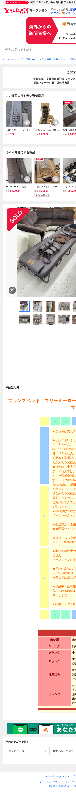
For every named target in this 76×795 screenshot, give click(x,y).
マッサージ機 (67, 59)
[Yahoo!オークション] (26, 9)
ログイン (56, 13)
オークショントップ (13, 59)
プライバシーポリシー (50, 782)
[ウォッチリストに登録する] (27, 122)
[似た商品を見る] (12, 290)
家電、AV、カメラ (35, 59)
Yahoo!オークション (57, 776)
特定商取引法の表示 (59, 786)
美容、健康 (52, 59)
